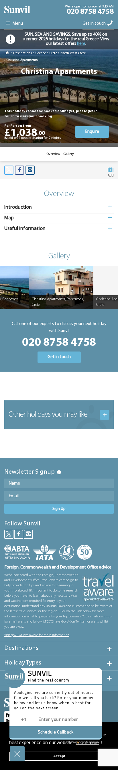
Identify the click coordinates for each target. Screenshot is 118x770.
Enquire (92, 131)
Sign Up (59, 509)
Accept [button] (59, 756)
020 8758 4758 (90, 12)
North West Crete (73, 53)
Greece (40, 53)
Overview (53, 154)
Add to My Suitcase (110, 174)
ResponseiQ (84, 742)
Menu (17, 23)
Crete (53, 53)
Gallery (68, 154)
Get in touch (94, 23)
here (81, 43)
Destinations (22, 53)
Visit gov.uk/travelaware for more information (36, 635)
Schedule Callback (56, 732)
